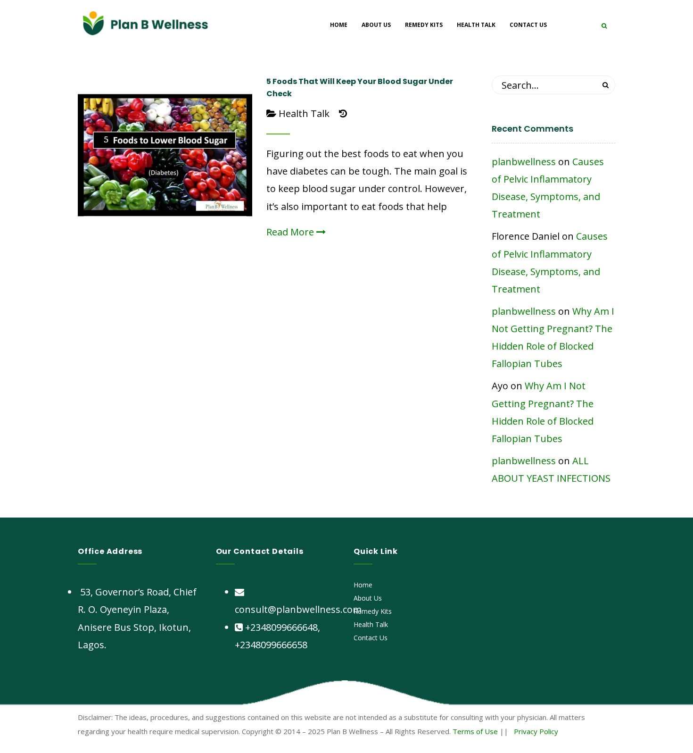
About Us (368, 598)
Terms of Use (475, 731)
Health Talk (304, 113)
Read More (291, 232)
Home (363, 584)
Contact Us (371, 637)
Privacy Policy (536, 731)
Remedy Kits (373, 611)
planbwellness (524, 161)
